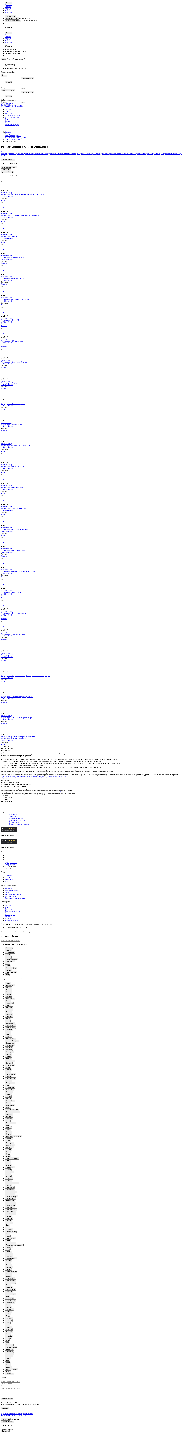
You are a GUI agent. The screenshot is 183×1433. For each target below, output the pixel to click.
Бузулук (8, 1036)
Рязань (8, 1263)
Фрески (8, 111)
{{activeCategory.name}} (13, 20)
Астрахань (9, 1003)
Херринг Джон (99, 154)
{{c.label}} (9, 82)
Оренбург (9, 1229)
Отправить (5, 1408)
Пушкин (8, 1251)
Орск (7, 1234)
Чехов (8, 1358)
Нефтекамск (10, 1189)
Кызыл (8, 1156)
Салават (8, 1265)
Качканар (9, 1116)
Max (21, 106)
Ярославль (9, 1374)
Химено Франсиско (135, 154)
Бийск (8, 1021)
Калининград (10, 1105)
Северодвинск (10, 1280)
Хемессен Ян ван (62, 154)
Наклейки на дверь (12, 125)
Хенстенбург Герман (77, 154)
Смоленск (9, 1291)
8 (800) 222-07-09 (7, 104)
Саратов (8, 1276)
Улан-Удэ (9, 1329)
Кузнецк (8, 1149)
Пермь (8, 966)
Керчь (8, 1121)
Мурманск (9, 1178)
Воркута (8, 1056)
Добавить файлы (7, 1398)
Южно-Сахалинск (11, 1369)
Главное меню (10, 16)
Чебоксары (9, 1349)
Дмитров (8, 1081)
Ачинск (8, 1005)
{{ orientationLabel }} (8, 159)
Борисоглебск (10, 1027)
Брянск (8, 1034)
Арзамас (8, 994)
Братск (8, 1032)
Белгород (9, 1014)
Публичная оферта (16, 818)
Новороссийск (10, 1205)
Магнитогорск (10, 1167)
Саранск (8, 1274)
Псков (8, 1249)
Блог (6, 10)
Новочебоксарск (11, 1209)
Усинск (8, 1334)
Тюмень (8, 1327)
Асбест (8, 1001)
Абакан (8, 983)
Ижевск (8, 1096)
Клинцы (8, 1127)
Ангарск (8, 990)
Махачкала (9, 1172)
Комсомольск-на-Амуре (13, 1136)
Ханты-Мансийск (11, 1347)
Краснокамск (10, 1145)
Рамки (7, 121)
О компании (9, 876)
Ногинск (8, 1216)
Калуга (8, 1107)
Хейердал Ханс (50, 154)
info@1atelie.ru (10, 865)
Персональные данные (17, 820)
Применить (5, 1431)
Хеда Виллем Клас (38, 154)
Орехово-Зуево (11, 1232)
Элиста (8, 1365)
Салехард (9, 1267)
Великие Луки (10, 1038)
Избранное (13, 814)
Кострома (9, 1138)
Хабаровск (9, 1345)
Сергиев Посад (11, 1283)
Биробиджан (10, 1023)
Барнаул (8, 1012)
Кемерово (9, 1118)
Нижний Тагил (10, 1198)
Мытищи (8, 1180)
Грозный (8, 1076)
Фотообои (8, 109)
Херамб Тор (89, 154)
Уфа (7, 974)
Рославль (9, 1256)
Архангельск (10, 998)
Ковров (8, 1129)
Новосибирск (10, 961)
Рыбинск (8, 1260)
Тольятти (9, 1320)
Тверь (8, 1316)
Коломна (9, 1132)
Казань (8, 954)
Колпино (8, 1134)
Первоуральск (10, 1238)
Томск (8, 1323)
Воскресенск (10, 1061)
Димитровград (10, 1078)
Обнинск (8, 1220)
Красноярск (9, 1147)
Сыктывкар (9, 1309)
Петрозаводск (10, 1243)
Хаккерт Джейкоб (7, 154)
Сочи (7, 1296)
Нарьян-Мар (10, 1187)
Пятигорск (9, 1254)
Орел (7, 1227)
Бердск (8, 1018)
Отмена (4, 76)
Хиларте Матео (122, 154)
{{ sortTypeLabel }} (7, 172)
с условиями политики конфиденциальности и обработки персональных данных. (17, 1415)
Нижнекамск (10, 1194)
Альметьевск (10, 985)
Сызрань (8, 1307)
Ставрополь (10, 1298)
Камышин (9, 1114)
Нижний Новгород (11, 959)
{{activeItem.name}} (12, 18)
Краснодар (9, 1143)
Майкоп (8, 1169)
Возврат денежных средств (19, 824)
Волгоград (9, 948)
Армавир (9, 996)
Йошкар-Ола (10, 1101)
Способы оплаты (58, 773)
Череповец (9, 1354)
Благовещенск (10, 1025)
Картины (8, 113)
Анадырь (9, 987)
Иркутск (8, 1098)
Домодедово (10, 1083)
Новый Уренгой (10, 1214)
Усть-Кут (8, 1338)
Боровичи (9, 1030)
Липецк (8, 1163)
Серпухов (9, 1287)
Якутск (8, 1371)
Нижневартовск (11, 1192)
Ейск (7, 1085)
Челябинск (9, 1351)
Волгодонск (9, 1052)
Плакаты (8, 123)
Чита (7, 1360)
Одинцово (9, 1223)
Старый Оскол (10, 1300)
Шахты (8, 1362)
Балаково (9, 1007)
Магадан (8, 1165)
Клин (7, 1125)
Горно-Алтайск (10, 1074)
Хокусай (146, 154)
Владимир (9, 1047)
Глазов (8, 1072)
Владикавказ (10, 1045)
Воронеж (9, 950)
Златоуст (9, 1092)
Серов (8, 1285)
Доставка (8, 5)
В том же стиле (29, 737)
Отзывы (8, 7)
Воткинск (9, 1063)
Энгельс (8, 1367)
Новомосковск (10, 1203)
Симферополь (10, 1289)
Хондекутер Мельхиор (169, 154)
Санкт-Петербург (11, 972)
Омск (7, 963)
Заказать (4, 200)
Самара (8, 970)
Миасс (8, 1174)
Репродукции (10, 119)
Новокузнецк (10, 1200)
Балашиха (9, 1010)
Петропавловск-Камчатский (15, 1245)
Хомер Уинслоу (155, 154)
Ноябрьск (9, 1218)
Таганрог (8, 1311)
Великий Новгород (12, 1041)
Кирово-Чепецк (10, 1123)
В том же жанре (18, 737)
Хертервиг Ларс (111, 154)
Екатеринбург (10, 952)
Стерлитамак (10, 1303)
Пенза (8, 1236)
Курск (8, 1154)
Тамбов (8, 1314)
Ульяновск (9, 1331)
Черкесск (9, 1356)
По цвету (12, 90)
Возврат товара (14, 822)
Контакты (8, 12)
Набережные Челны (12, 1183)
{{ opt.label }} (12, 163)
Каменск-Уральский (12, 1109)
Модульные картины (12, 115)
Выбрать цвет (6, 169)
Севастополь (10, 1278)
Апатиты (8, 992)
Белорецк (9, 1016)
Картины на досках (12, 117)
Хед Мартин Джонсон (22, 154)
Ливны (8, 1160)
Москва (8, 957)
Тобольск (9, 1318)
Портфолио (9, 9)
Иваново (8, 1094)
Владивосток (10, 1043)
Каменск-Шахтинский (12, 1112)
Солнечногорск (11, 1294)
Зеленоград (9, 1089)
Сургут (8, 1305)
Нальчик (8, 1185)
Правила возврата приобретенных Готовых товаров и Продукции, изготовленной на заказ (33, 777)
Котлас (8, 1141)
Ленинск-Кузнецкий (12, 1158)
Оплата (7, 892)
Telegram (17, 106)
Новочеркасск (10, 1212)
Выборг (8, 1067)
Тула (7, 1325)
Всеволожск (10, 1065)
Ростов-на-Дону (11, 968)
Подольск (9, 1247)
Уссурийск (9, 1336)
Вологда (8, 1054)
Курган (8, 1152)
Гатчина (8, 1069)
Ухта (7, 1342)
